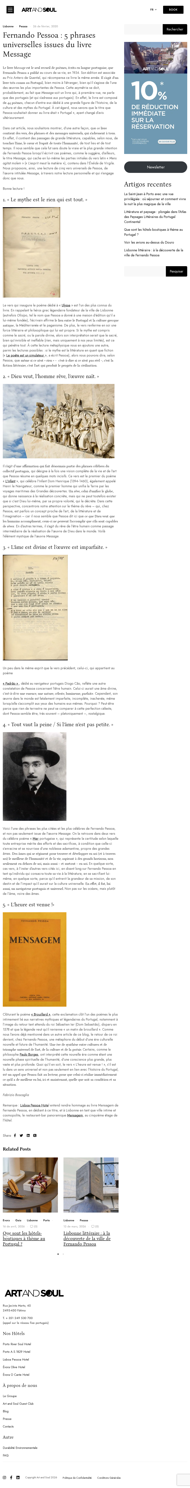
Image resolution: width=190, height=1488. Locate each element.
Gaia (18, 1220)
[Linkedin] (28, 1135)
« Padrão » (11, 683)
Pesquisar (176, 271)
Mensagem (75, 1115)
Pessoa (23, 26)
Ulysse (66, 305)
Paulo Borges (29, 1054)
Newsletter (156, 167)
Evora (6, 1220)
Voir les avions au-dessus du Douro (149, 242)
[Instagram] (4, 1478)
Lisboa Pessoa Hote (34, 1105)
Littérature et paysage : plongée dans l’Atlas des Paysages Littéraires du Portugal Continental (155, 216)
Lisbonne (8, 26)
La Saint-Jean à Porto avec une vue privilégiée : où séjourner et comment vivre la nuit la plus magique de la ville (155, 199)
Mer (36, 838)
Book (173, 10)
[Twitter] (21, 1135)
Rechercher (175, 29)
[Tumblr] (34, 1135)
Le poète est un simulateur (25, 355)
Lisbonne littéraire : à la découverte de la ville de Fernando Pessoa (87, 1238)
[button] (58, 1254)
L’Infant (10, 481)
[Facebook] (15, 1135)
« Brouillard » (40, 1014)
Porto (46, 1220)
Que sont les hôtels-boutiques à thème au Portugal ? (24, 1238)
